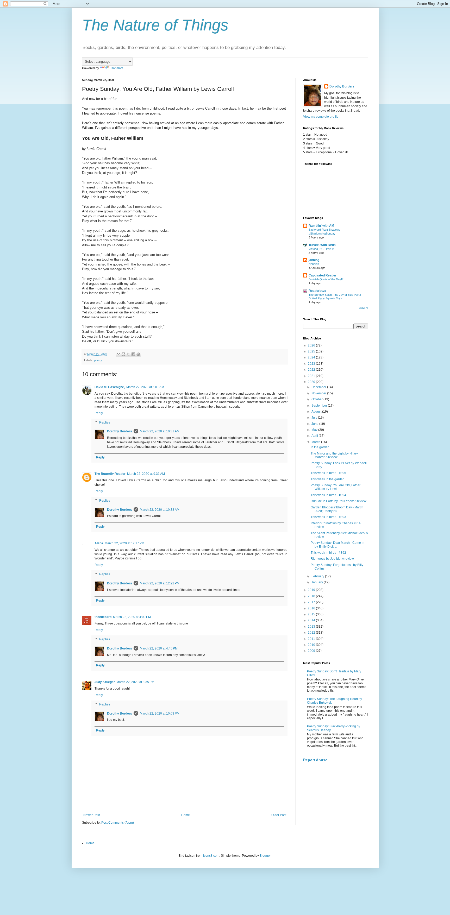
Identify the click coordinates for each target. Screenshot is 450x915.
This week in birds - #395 (328, 473)
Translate (116, 68)
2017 (312, 602)
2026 (312, 345)
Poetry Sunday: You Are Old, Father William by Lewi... (335, 487)
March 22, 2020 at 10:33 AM (159, 510)
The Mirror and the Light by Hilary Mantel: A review (334, 455)
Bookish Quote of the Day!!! (326, 279)
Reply (99, 413)
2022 (312, 369)
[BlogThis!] (123, 354)
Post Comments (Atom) (117, 822)
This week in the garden (328, 479)
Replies (104, 422)
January (317, 582)
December (319, 387)
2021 (312, 376)
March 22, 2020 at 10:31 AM (159, 431)
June (315, 424)
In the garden (320, 447)
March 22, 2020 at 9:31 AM (146, 474)
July (314, 417)
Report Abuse (315, 760)
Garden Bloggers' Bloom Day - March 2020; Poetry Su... (337, 509)
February (318, 576)
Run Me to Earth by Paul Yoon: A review (338, 501)
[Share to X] (128, 354)
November (319, 393)
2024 (312, 357)
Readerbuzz (317, 291)
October (317, 399)
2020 (312, 382)
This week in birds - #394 (328, 495)
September (319, 405)
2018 (312, 596)
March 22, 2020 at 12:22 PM (159, 583)
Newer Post (91, 815)
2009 (312, 651)
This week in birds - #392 (328, 552)
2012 (312, 632)
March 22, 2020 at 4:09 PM (132, 617)
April (315, 436)
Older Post (278, 815)
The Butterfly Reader (110, 474)
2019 (312, 590)
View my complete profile (321, 116)
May (314, 430)
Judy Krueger (105, 682)
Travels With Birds (322, 245)
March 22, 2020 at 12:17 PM (124, 543)
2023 (312, 363)
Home (185, 815)
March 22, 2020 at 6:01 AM (145, 387)
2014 (312, 620)
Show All (363, 308)
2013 (312, 626)
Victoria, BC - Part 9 (321, 248)
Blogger (265, 855)
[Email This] (118, 354)
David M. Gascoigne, (110, 387)
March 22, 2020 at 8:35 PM (135, 682)
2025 (312, 351)
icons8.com (211, 855)
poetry (98, 360)
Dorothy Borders (119, 431)
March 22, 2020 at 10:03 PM (159, 713)
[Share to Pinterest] (138, 354)
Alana (99, 543)
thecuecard (103, 617)
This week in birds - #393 (328, 517)
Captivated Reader (322, 275)
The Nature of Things (155, 25)
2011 (312, 639)
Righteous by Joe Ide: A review (332, 558)
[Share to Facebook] (133, 354)
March (316, 442)
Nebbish (314, 264)
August (316, 411)
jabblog (314, 260)
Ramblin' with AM (321, 226)
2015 (312, 614)
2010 (312, 645)
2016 (312, 608)
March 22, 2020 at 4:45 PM (159, 648)
